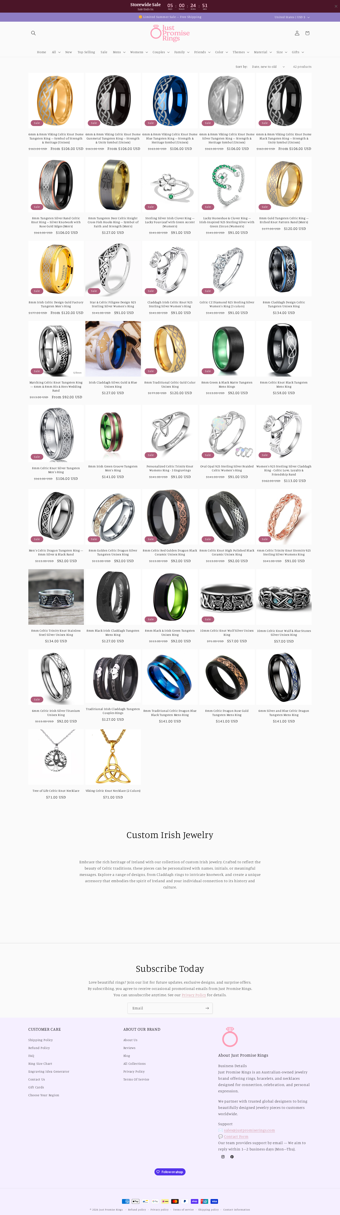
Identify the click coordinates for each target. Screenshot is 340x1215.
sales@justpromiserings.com (249, 1130)
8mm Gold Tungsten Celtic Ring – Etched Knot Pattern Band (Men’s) (284, 220)
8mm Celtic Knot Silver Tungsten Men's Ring (56, 470)
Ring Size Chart (40, 1064)
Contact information (236, 1209)
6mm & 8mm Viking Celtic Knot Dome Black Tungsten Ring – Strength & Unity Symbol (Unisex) (283, 138)
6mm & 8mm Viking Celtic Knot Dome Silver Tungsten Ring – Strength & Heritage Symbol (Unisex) (227, 138)
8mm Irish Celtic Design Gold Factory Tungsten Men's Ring (56, 304)
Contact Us (36, 1079)
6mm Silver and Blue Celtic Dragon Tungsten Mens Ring (284, 713)
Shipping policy (208, 1209)
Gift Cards (36, 1087)
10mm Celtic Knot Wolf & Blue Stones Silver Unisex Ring (284, 632)
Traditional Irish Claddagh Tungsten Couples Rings (113, 711)
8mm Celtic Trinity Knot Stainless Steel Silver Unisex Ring (56, 632)
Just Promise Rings (111, 1209)
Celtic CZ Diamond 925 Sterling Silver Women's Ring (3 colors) (227, 304)
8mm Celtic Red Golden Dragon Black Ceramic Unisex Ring (170, 552)
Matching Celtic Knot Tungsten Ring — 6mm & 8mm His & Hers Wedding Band (56, 386)
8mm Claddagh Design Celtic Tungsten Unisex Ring (284, 304)
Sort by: (241, 67)
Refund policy (137, 1209)
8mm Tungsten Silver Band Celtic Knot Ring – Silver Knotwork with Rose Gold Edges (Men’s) (56, 222)
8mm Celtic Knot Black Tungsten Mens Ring (284, 384)
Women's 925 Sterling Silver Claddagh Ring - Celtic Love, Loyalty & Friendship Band (284, 470)
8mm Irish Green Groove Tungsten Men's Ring (113, 468)
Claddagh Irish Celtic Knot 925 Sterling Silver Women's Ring (170, 304)
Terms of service (183, 1209)
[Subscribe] (207, 1008)
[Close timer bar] (336, 6)
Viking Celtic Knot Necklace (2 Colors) (113, 791)
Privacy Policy (194, 994)
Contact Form (236, 1136)
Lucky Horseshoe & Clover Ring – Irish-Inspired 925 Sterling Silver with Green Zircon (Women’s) (227, 222)
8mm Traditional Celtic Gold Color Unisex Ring (170, 384)
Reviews (129, 1048)
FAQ (31, 1056)
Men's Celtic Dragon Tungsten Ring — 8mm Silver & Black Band (56, 552)
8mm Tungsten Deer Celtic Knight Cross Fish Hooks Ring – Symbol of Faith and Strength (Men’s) (113, 222)
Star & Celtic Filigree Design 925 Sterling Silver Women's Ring (113, 304)
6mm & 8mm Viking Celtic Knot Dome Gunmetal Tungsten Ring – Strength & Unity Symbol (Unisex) (113, 138)
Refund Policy (39, 1048)
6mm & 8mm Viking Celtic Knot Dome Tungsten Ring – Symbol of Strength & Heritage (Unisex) (56, 138)
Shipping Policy (40, 1040)
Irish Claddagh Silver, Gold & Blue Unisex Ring (113, 384)
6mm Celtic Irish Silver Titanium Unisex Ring (56, 713)
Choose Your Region (43, 1095)
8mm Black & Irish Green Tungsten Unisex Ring (170, 632)
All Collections (134, 1064)
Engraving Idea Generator (48, 1071)
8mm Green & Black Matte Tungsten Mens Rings (227, 384)
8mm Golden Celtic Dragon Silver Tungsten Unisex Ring (113, 552)
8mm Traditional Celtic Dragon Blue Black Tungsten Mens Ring (170, 713)
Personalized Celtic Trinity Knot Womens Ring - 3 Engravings (170, 468)
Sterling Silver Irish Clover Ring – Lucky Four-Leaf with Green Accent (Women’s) (170, 222)
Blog (126, 1056)
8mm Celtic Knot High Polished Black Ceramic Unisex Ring (227, 552)
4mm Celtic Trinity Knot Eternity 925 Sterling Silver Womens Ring (284, 552)
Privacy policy (160, 1209)
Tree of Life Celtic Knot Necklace (56, 791)
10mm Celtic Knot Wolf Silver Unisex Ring (227, 632)
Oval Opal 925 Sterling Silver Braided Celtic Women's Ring (227, 468)
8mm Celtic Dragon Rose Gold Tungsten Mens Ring (227, 713)
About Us (130, 1040)
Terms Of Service (136, 1079)
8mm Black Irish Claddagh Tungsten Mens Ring (113, 632)
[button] (33, 33)
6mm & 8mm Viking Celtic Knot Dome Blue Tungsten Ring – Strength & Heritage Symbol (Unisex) (170, 138)
